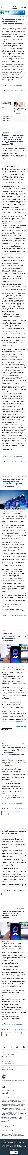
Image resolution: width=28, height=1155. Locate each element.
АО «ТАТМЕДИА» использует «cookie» (9, 1133)
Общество (3, 129)
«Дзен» (18, 90)
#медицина (5, 814)
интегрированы (8, 976)
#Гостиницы (18, 1032)
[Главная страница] (15, 7)
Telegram (23, 90)
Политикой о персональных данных (11, 1147)
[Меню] (25, 7)
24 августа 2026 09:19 (22, 908)
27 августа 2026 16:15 (12, 476)
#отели (4, 1035)
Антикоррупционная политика (8, 1130)
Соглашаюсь (14, 1152)
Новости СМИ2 (7, 118)
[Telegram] (10, 1047)
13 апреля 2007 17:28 (22, 16)
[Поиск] (2, 7)
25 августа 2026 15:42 (22, 828)
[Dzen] (17, 1047)
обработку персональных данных (17, 1146)
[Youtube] (23, 1047)
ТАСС (6, 672)
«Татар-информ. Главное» (13, 85)
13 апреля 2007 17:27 (22, 130)
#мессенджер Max (6, 729)
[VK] (4, 1047)
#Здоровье (18, 811)
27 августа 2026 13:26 (22, 743)
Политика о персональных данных (9, 1127)
